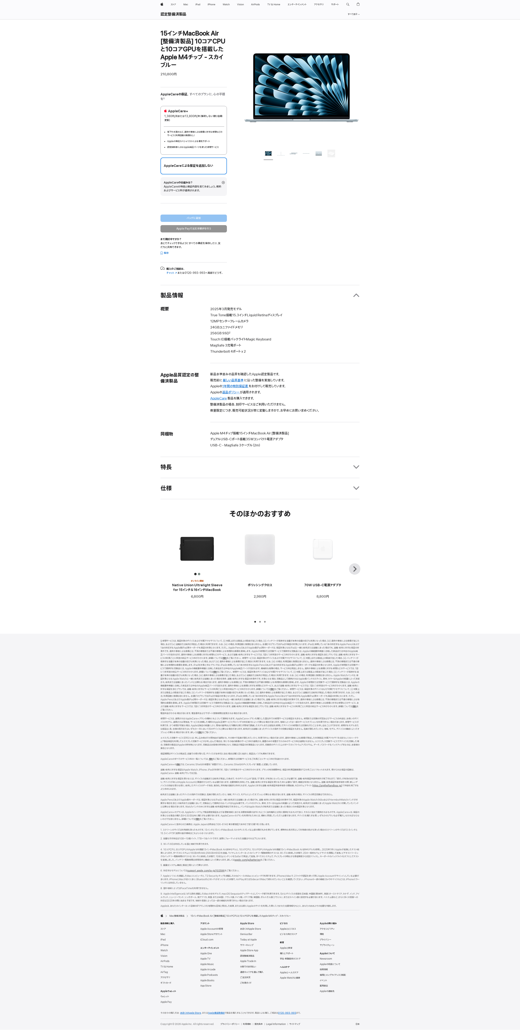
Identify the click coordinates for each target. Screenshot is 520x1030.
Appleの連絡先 (327, 991)
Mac (162, 934)
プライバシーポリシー (229, 1024)
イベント (323, 980)
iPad (163, 939)
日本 (357, 1024)
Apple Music (207, 964)
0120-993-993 (287, 1013)
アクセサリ (165, 977)
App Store (205, 985)
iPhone (164, 945)
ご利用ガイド (245, 982)
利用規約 (247, 1024)
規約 (225, 658)
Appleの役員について (330, 964)
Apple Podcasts (209, 975)
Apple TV (205, 958)
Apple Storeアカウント (211, 934)
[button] (348, 4)
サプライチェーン (327, 945)
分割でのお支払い (248, 966)
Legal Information (276, 1024)
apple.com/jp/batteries (247, 859)
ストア (163, 928)
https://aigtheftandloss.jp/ (327, 785)
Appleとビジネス (288, 928)
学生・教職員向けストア (290, 958)
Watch (164, 950)
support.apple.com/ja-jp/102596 (206, 870)
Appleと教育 (286, 948)
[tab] (268, 154)
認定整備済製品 (173, 14)
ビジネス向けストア (288, 934)
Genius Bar (246, 934)
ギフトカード (165, 982)
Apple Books (207, 980)
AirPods (164, 961)
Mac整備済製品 (176, 915)
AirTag (164, 972)
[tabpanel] (301, 88)
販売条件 (259, 1024)
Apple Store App (249, 950)
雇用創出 (324, 985)
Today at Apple (248, 939)
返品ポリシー (231, 392)
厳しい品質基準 (233, 380)
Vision (163, 955)
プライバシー (325, 939)
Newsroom (326, 958)
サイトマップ (294, 1024)
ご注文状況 (245, 977)
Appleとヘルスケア (289, 972)
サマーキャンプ (246, 945)
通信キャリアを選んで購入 (251, 972)
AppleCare (218, 398)
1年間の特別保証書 (235, 386)
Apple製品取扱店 (216, 1013)
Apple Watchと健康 (290, 977)
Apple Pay (166, 1002)
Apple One (206, 953)
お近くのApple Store (250, 928)
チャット (171, 273)
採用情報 (324, 969)
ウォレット (164, 996)
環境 (322, 934)
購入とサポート (286, 953)
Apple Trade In (248, 961)
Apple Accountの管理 (211, 928)
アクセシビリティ (327, 928)
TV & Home (166, 966)
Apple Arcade (208, 969)
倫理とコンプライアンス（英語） (333, 975)
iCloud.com (206, 939)
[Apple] (161, 915)
